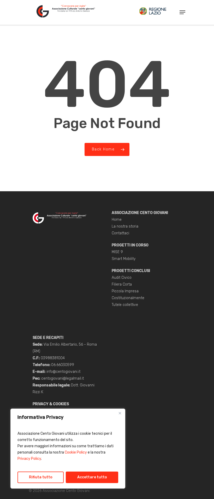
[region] (67, 449)
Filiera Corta (122, 284)
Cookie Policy (76, 452)
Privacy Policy (29, 458)
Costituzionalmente (128, 298)
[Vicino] (120, 413)
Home (117, 219)
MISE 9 (117, 252)
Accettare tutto (92, 477)
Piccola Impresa (125, 291)
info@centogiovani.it (63, 371)
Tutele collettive (125, 305)
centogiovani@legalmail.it (62, 378)
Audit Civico (122, 277)
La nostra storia (125, 226)
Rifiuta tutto (40, 477)
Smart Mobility (123, 259)
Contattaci (120, 233)
